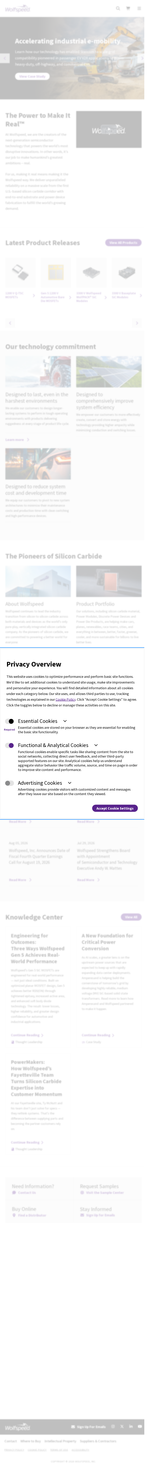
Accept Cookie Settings (115, 808)
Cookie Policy (65, 699)
